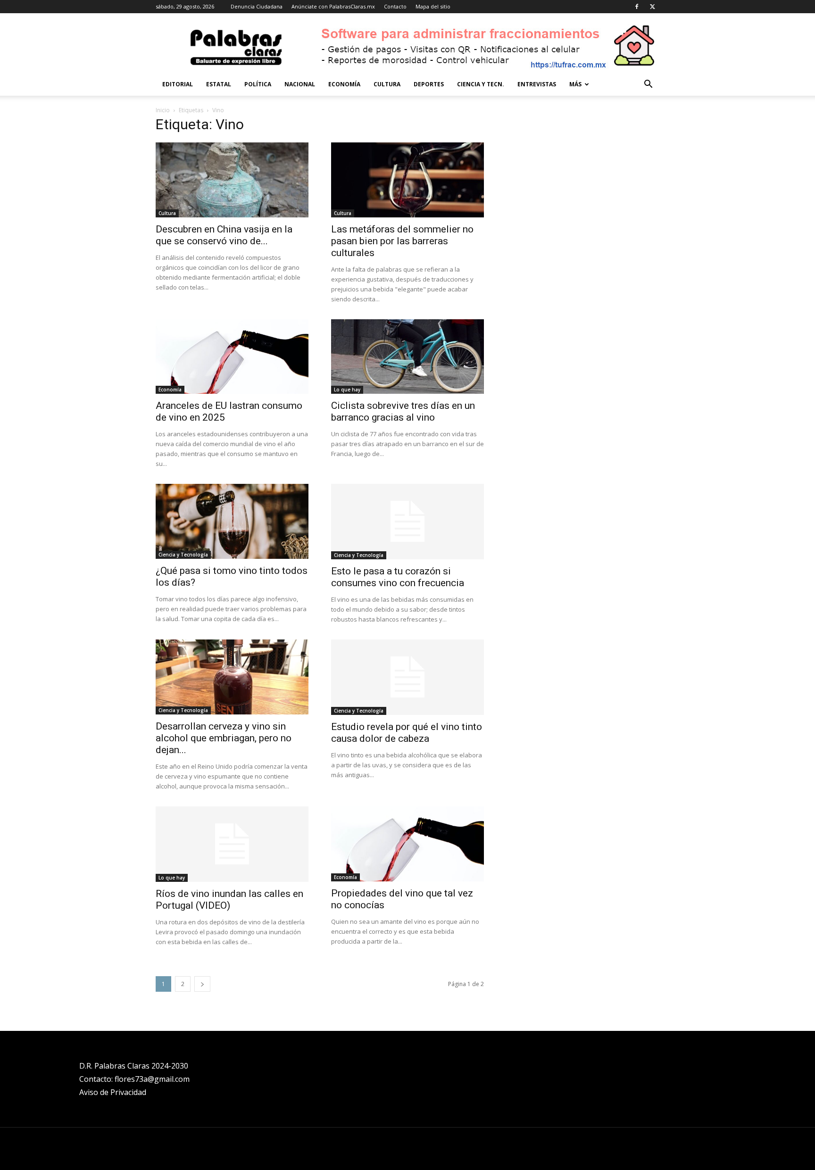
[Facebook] (637, 6)
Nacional (299, 84)
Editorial (177, 84)
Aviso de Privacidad (112, 1092)
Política (257, 84)
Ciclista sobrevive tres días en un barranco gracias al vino (403, 411)
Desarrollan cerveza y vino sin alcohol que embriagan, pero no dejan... (223, 738)
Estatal (218, 84)
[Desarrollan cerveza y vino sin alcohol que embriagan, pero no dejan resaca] (232, 676)
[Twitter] (652, 6)
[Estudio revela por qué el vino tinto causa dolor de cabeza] (407, 677)
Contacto (395, 6)
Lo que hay (347, 389)
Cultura (387, 84)
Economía (344, 84)
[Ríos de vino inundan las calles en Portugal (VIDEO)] (232, 844)
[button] (648, 85)
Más (575, 84)
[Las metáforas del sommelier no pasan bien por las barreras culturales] (407, 179)
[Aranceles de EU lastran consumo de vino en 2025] (232, 356)
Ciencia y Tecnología (183, 554)
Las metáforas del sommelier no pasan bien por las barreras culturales (402, 241)
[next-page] (202, 984)
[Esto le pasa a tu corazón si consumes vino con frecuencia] (407, 521)
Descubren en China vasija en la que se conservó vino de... (224, 235)
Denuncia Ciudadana (257, 6)
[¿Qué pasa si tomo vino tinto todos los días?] (232, 521)
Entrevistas (536, 84)
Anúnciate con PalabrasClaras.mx (333, 6)
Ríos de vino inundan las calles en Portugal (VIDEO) (229, 899)
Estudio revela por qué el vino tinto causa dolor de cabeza (406, 732)
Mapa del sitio (433, 6)
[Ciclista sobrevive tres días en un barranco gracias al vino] (407, 356)
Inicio (163, 110)
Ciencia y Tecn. (480, 84)
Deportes (429, 84)
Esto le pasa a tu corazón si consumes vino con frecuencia (397, 577)
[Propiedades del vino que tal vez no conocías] (407, 843)
